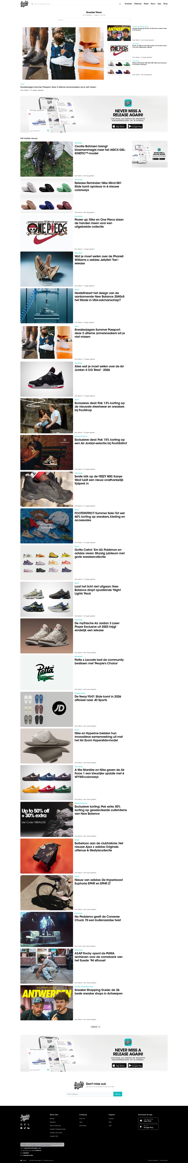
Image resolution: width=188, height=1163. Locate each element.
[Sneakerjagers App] (94, 114)
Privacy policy (164, 1160)
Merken (52, 1118)
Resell (146, 4)
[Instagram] (21, 1124)
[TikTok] (25, 1128)
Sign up (117, 1094)
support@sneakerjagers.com (32, 1148)
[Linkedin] (28, 1128)
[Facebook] (25, 1124)
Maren (26, 90)
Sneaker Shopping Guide (57, 1129)
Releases (137, 4)
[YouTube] (21, 1128)
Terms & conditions (153, 1160)
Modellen (53, 1122)
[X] (28, 1124)
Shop (165, 4)
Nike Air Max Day (55, 1125)
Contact (111, 1118)
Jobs (80, 1122)
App (159, 4)
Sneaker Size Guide (56, 1132)
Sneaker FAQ (54, 1136)
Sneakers (128, 4)
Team (22, 84)
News (153, 4)
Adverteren (82, 1125)
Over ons (82, 1118)
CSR (110, 1125)
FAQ (110, 1122)
